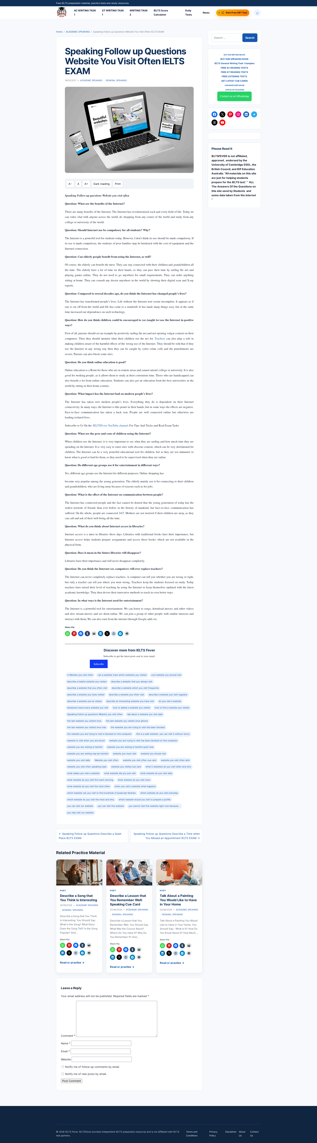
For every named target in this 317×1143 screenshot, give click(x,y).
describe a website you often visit (126, 694)
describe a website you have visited (85, 694)
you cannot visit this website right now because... (154, 806)
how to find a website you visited (172, 707)
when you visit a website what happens (135, 786)
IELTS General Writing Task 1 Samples (234, 63)
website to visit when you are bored (86, 740)
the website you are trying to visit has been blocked (138, 727)
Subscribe (99, 664)
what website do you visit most (134, 780)
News (206, 12)
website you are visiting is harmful (85, 747)
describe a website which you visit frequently (135, 688)
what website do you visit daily (156, 773)
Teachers (160, 338)
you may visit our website (80, 812)
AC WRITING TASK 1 (85, 12)
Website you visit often (106, 760)
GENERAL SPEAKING (116, 80)
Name (65, 1043)
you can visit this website (111, 806)
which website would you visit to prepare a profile (145, 799)
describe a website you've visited (84, 701)
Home (59, 31)
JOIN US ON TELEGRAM (234, 90)
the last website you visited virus (84, 721)
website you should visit (153, 753)
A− (70, 183)
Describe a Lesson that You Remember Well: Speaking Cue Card (128, 900)
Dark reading (101, 183)
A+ (86, 183)
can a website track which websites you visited (122, 675)
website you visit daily (78, 760)
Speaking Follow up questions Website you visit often (95, 714)
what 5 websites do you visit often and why (168, 766)
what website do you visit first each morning (90, 780)
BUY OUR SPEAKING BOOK (234, 59)
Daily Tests (188, 12)
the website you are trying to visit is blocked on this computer (99, 734)
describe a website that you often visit (87, 688)
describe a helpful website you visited (86, 681)
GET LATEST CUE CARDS (234, 81)
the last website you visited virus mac (86, 727)
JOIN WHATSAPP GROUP (234, 85)
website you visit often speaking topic (87, 766)
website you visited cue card (126, 766)
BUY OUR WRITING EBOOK (234, 55)
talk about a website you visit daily (145, 714)
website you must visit (124, 753)
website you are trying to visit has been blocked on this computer (143, 740)
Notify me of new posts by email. (86, 1074)
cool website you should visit (166, 675)
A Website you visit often (80, 675)
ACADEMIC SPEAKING (78, 31)
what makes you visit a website (83, 773)
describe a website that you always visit (131, 681)
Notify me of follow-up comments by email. (92, 1066)
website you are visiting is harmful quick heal (130, 747)
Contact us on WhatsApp (234, 96)
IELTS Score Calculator (161, 12)
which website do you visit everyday (159, 793)
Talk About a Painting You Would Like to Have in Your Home (178, 900)
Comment (68, 1036)
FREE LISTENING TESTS (234, 76)
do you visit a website (170, 701)
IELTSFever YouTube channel (110, 425)
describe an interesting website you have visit (130, 701)
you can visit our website (80, 806)
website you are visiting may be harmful (87, 753)
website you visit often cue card (139, 760)
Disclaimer (230, 1131)
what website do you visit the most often (88, 786)
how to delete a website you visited (131, 707)
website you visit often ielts (175, 760)
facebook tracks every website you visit (87, 707)
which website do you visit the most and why (90, 799)
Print (118, 183)
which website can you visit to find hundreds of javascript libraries (101, 793)
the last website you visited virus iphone (127, 721)
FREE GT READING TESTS (234, 72)
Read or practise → (72, 962)
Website (66, 1059)
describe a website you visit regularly (168, 694)
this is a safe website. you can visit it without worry (163, 734)
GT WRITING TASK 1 (113, 12)
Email (65, 1051)
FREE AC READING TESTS (234, 67)
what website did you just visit (120, 773)
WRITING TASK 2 (139, 12)
